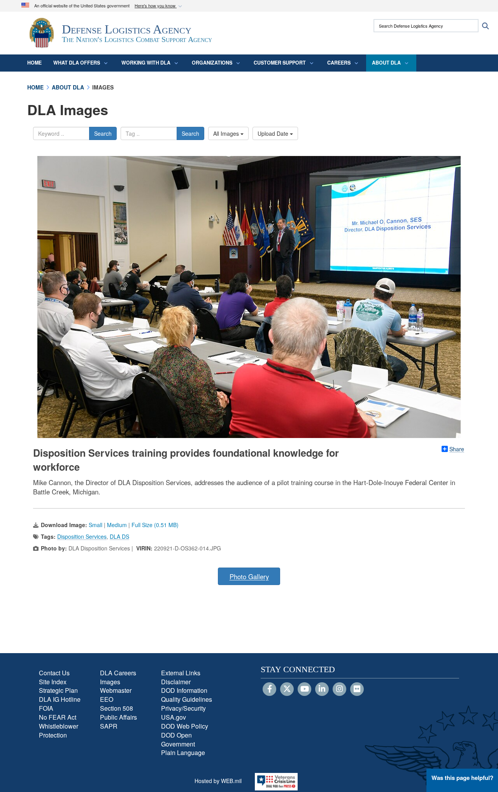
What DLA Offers (76, 62)
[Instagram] (339, 689)
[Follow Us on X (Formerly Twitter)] (287, 689)
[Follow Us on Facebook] (269, 689)
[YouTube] (304, 689)
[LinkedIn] (322, 689)
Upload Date (274, 133)
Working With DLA (145, 62)
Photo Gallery (249, 576)
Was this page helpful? (462, 777)
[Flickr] (357, 689)
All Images (226, 133)
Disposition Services (82, 536)
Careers (339, 62)
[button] (159, 6)
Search (103, 133)
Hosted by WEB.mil (218, 781)
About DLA (386, 62)
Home (34, 62)
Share (456, 449)
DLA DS (119, 536)
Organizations (212, 62)
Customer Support (280, 62)
